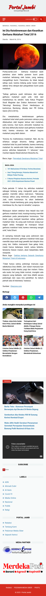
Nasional (8, 502)
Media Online (10, 498)
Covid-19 (8, 494)
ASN (7, 482)
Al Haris (8, 490)
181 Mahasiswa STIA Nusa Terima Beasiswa (24, 169)
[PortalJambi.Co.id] (23, 8)
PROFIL (37, 588)
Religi (7, 510)
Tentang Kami (11, 527)
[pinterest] (23, 297)
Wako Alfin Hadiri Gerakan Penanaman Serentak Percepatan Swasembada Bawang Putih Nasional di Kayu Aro (21, 426)
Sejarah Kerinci (11, 535)
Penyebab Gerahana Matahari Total (28, 158)
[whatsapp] (31, 297)
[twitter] (15, 297)
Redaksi (8, 523)
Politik (7, 506)
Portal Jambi (26, 592)
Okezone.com (16, 286)
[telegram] (39, 297)
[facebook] (7, 297)
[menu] (5, 19)
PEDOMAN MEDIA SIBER (23, 588)
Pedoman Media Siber (14, 531)
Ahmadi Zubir (10, 486)
